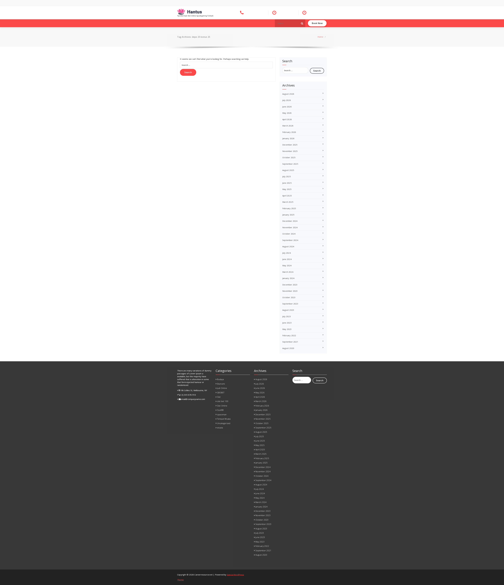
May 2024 (287, 265)
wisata (220, 427)
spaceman (222, 414)
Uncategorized (223, 423)
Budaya (220, 379)
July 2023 (286, 316)
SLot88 (220, 410)
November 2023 (290, 291)
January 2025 (288, 214)
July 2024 (286, 253)
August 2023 (288, 310)
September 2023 (290, 303)
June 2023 (287, 322)
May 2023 (287, 329)
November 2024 (290, 227)
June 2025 (287, 183)
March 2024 (287, 272)
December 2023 (290, 284)
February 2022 (289, 335)
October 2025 (288, 157)
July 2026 (286, 100)
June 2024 (287, 259)
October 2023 (288, 297)
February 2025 (289, 208)
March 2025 (287, 202)
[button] (302, 23)
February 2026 (289, 132)
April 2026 (287, 119)
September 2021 (290, 341)
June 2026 (287, 106)
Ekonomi (221, 383)
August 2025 (288, 170)
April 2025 (287, 195)
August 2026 (288, 94)
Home (320, 36)
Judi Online (222, 388)
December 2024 (290, 221)
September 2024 (290, 240)
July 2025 (286, 176)
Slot (219, 397)
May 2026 (287, 113)
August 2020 (288, 348)
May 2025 (287, 189)
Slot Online (222, 405)
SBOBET (220, 392)
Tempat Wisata (224, 418)
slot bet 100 (222, 401)
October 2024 (288, 233)
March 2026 (287, 125)
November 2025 (290, 151)
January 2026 (288, 138)
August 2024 (288, 246)
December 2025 (290, 144)
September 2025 (290, 164)
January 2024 (288, 278)
